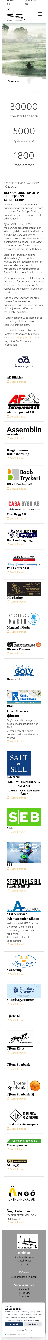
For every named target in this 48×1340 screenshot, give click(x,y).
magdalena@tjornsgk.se (21, 338)
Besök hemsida (18, 382)
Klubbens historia (24, 1257)
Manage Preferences (23, 1330)
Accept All (14, 1324)
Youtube (24, 1297)
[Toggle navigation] (40, 14)
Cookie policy (33, 1320)
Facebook (24, 1290)
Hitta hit (24, 1264)
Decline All (33, 1324)
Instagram (24, 1293)
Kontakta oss (24, 1261)
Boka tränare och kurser (24, 1277)
